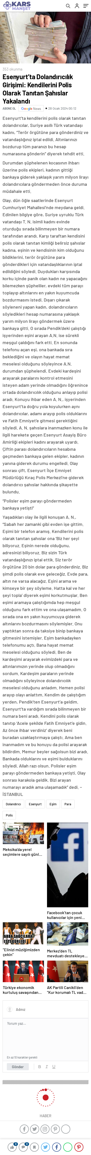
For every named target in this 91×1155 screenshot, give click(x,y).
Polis (9, 815)
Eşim (53, 804)
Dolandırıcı (13, 804)
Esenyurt (35, 804)
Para (67, 804)
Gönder (18, 1066)
